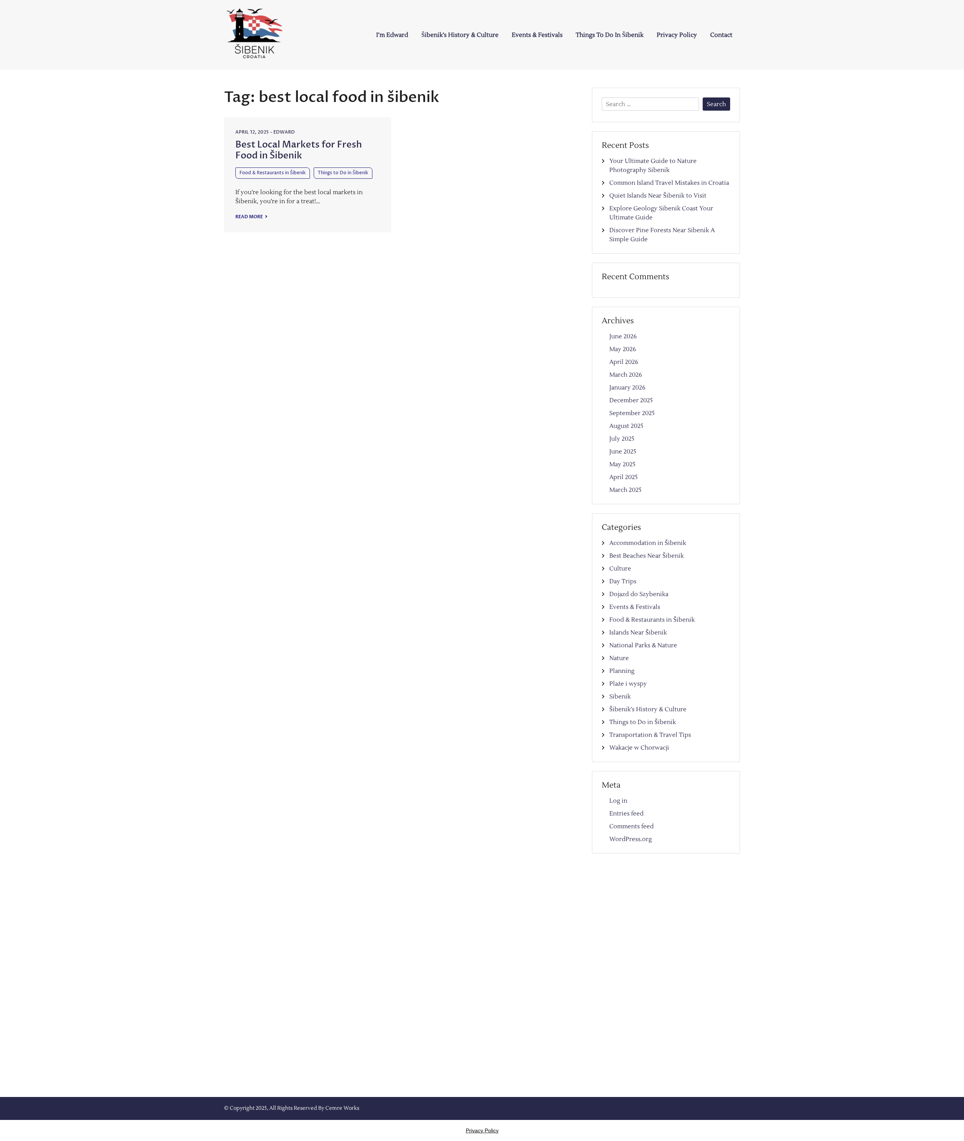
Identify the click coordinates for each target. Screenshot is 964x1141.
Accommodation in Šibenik (647, 543)
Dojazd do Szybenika (638, 594)
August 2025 (626, 426)
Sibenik (620, 696)
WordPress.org (630, 839)
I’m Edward (392, 35)
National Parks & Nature (643, 645)
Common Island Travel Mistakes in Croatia (669, 183)
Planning (622, 671)
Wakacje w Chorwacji (639, 748)
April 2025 (623, 477)
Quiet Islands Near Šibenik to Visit (657, 195)
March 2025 (625, 490)
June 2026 (623, 336)
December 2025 (631, 400)
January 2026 (627, 387)
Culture (620, 568)
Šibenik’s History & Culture (460, 35)
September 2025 (632, 413)
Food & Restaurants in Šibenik (272, 173)
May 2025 (622, 464)
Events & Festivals (537, 35)
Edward (284, 132)
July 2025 (622, 439)
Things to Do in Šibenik (610, 35)
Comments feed (631, 826)
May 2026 (622, 349)
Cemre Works (342, 1108)
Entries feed (626, 813)
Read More (249, 217)
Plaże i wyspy (628, 684)
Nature (619, 658)
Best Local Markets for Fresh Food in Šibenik (298, 150)
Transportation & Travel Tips (650, 735)
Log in (618, 801)
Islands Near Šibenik (638, 632)
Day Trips (622, 581)
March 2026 (625, 375)
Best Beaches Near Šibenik (646, 556)
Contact (721, 35)
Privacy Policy (677, 35)
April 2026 (623, 362)
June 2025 (622, 451)
